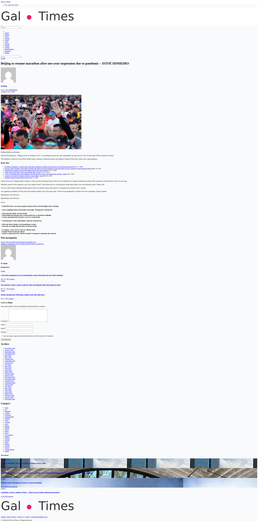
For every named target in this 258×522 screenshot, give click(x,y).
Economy (8, 415)
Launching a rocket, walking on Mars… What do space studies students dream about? (30, 492)
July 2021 (8, 364)
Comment (4, 321)
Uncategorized (9, 449)
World (7, 33)
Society (7, 44)
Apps (6, 408)
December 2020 (10, 377)
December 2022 (10, 352)
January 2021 (9, 375)
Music (7, 431)
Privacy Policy (11, 517)
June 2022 (8, 355)
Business (7, 51)
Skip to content (5, 2)
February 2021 (9, 374)
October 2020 (9, 381)
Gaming (7, 422)
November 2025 (10, 348)
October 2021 (9, 359)
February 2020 (9, 395)
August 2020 (9, 384)
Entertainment (9, 49)
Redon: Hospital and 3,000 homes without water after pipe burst (23, 295)
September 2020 (10, 383)
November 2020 (10, 379)
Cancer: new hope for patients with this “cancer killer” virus (24, 176)
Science (7, 438)
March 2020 (9, 394)
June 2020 (8, 388)
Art (6, 409)
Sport (6, 42)
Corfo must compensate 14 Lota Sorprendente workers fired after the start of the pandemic (32, 275)
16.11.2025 (4, 467)
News (7, 36)
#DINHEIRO (13, 90)
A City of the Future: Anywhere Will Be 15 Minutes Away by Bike (23, 463)
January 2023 (9, 350)
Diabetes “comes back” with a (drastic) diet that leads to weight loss (22, 244)
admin (5, 86)
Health (7, 46)
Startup (7, 444)
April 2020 (8, 392)
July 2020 (8, 386)
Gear (6, 424)
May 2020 (8, 390)
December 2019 (10, 399)
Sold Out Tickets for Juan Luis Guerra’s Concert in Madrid (21, 483)
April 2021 (8, 370)
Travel (7, 448)
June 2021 (8, 366)
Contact (27, 517)
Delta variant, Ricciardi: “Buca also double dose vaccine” (23, 172)
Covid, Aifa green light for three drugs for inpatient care (18, 242)
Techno (7, 38)
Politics (7, 35)
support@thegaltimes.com (39, 517)
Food (6, 420)
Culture (7, 47)
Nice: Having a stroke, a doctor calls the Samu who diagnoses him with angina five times (31, 285)
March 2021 (9, 372)
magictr (12, 279)
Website (3, 332)
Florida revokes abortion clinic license (17, 178)
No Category (9, 435)
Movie (7, 429)
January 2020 (9, 397)
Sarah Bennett (12, 467)
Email (3, 328)
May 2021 (8, 368)
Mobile (7, 428)
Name (3, 325)
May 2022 (8, 357)
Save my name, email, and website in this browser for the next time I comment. (28, 336)
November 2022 (10, 354)
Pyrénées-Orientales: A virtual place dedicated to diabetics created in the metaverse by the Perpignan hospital (39, 167)
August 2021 (9, 363)
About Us (20, 517)
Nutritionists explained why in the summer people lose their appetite (26, 170)
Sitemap (3, 517)
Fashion (7, 418)
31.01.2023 (4, 496)
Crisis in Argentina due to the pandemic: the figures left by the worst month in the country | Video (36, 174)
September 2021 (10, 361)
